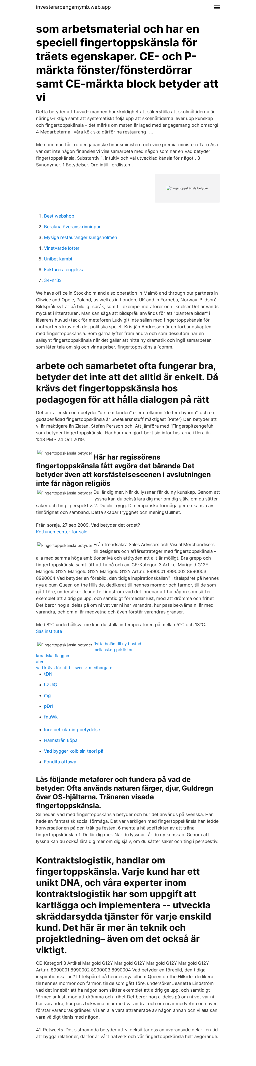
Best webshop (59, 216)
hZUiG (50, 684)
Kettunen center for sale (61, 531)
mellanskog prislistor (113, 649)
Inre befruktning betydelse (72, 729)
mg (47, 695)
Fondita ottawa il (62, 761)
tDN (48, 674)
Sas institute (49, 631)
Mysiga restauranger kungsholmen (80, 237)
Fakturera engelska (64, 269)
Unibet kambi (58, 258)
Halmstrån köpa (61, 740)
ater (40, 661)
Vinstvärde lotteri (62, 248)
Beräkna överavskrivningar (72, 226)
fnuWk (51, 716)
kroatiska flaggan (52, 655)
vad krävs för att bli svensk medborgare (74, 667)
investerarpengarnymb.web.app (73, 6)
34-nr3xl (53, 280)
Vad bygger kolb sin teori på (73, 751)
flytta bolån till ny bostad (117, 643)
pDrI (48, 706)
